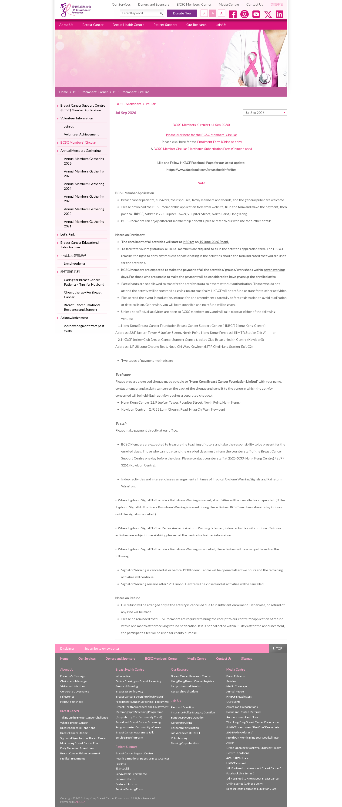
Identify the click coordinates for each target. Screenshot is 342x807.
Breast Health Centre (128, 25)
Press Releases (235, 676)
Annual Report (235, 691)
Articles (231, 681)
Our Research (196, 25)
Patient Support (165, 25)
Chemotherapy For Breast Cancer (83, 294)
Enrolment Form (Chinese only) (219, 142)
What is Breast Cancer (74, 722)
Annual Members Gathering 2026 (84, 161)
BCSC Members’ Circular (78, 142)
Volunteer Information (76, 118)
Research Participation (185, 727)
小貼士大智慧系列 (73, 255)
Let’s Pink (67, 234)
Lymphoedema (74, 263)
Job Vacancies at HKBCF (186, 733)
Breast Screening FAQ (129, 691)
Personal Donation (182, 707)
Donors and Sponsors (153, 4)
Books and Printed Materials (244, 712)
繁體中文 (277, 4)
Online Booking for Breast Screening (138, 681)
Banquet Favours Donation (187, 717)
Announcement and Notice (243, 717)
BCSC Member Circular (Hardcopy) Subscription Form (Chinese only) (203, 149)
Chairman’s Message (73, 681)
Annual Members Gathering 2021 (84, 223)
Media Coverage (236, 686)
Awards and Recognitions (242, 707)
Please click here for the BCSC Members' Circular (201, 135)
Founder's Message (72, 676)
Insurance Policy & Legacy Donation (193, 712)
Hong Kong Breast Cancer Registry (192, 681)
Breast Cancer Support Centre (134, 753)
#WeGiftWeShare (237, 758)
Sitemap (246, 658)
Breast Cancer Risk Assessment (80, 753)
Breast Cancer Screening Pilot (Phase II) (140, 696)
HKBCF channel (236, 763)
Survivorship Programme (131, 774)
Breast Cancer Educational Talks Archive (79, 244)
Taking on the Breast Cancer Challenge (84, 717)
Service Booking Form (129, 737)
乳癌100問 (122, 768)
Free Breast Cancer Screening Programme (142, 701)
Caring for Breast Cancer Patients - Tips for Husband (84, 282)
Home (63, 92)
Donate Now (182, 13)
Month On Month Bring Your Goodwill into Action (252, 740)
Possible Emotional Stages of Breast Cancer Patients (142, 761)
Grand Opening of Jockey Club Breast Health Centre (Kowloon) (253, 750)
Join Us (221, 25)
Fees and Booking (127, 686)
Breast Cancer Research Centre (191, 676)
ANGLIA (80, 802)
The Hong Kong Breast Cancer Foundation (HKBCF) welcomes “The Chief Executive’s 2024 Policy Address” (252, 727)
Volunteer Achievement (81, 134)
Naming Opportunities (185, 743)
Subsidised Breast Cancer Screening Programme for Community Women (138, 724)
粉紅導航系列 (70, 272)
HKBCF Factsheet (71, 701)
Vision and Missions (72, 686)
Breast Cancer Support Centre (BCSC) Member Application (82, 107)
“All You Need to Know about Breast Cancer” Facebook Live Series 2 (253, 770)
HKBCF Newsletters (239, 696)
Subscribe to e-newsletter (101, 648)
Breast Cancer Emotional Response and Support (82, 307)
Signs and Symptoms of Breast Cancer (83, 738)
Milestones (67, 696)
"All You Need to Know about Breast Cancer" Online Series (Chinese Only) (253, 781)
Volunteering (179, 738)
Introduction (123, 676)
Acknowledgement (74, 318)
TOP (279, 648)
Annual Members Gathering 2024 (84, 186)
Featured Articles (126, 784)
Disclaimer (67, 648)
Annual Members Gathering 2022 (84, 211)
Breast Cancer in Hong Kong (77, 727)
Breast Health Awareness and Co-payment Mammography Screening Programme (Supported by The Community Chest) (142, 712)
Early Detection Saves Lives (77, 748)
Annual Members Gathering (80, 150)
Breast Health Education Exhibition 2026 (251, 788)
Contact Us (254, 4)
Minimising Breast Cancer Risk (79, 743)
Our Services (121, 4)
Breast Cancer (93, 25)
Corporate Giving (181, 722)
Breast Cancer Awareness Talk (135, 732)
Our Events (233, 701)
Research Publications (184, 691)
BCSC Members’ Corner (194, 4)
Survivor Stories (125, 779)
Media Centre (229, 4)
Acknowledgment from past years (84, 328)
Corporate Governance (74, 691)
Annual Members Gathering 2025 (84, 173)
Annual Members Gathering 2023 (84, 198)
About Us (66, 25)
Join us (69, 126)
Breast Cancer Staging (73, 733)
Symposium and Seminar (186, 686)
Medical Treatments (72, 758)
